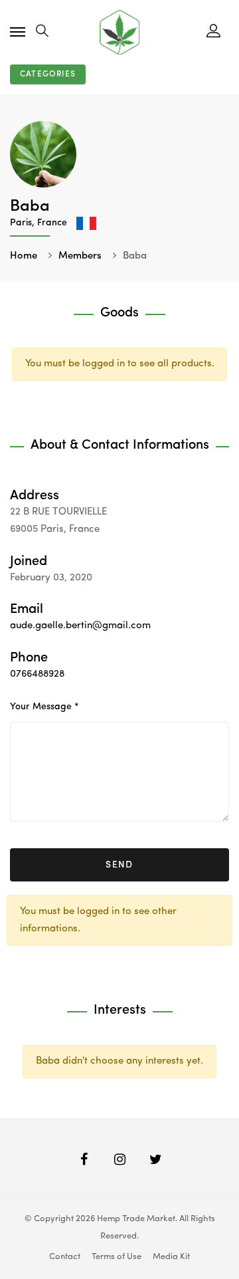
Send (119, 865)
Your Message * (44, 706)
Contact (64, 1256)
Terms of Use (116, 1256)
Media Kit (171, 1256)
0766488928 (37, 674)
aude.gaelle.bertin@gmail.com (80, 626)
